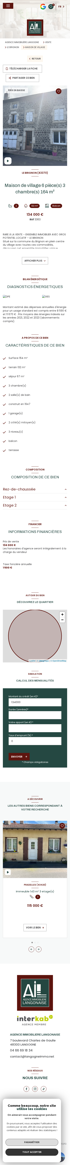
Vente (48, 42)
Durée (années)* (18, 709)
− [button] (62, 620)
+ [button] (62, 614)
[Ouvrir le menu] (8, 6)
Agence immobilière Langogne (22, 42)
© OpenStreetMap (58, 660)
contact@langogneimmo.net (32, 1056)
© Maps (43, 660)
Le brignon (13, 47)
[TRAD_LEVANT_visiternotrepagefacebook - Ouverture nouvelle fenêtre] (26, 1089)
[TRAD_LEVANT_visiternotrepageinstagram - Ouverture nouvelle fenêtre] (35, 1089)
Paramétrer (31, 1142)
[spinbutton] (35, 741)
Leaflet (32, 660)
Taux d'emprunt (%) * (21, 735)
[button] (38, 949)
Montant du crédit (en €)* (23, 696)
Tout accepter (31, 1152)
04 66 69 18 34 (21, 1050)
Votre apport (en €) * (21, 722)
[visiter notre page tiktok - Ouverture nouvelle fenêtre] (43, 1089)
